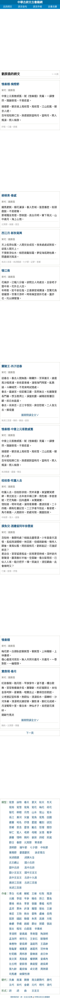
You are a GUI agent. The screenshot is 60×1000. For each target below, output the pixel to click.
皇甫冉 (44, 959)
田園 (49, 817)
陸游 (49, 893)
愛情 (26, 827)
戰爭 (49, 832)
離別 (41, 822)
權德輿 (34, 959)
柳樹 (19, 812)
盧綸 (41, 913)
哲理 (41, 827)
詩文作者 (37, 6)
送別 (27, 420)
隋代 (41, 980)
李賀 (26, 903)
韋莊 (11, 913)
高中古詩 (29, 867)
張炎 (11, 928)
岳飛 (49, 913)
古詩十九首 (30, 877)
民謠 (49, 837)
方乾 (49, 918)
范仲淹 (44, 949)
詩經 (41, 837)
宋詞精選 (17, 262)
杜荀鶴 (13, 954)
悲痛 (15, 127)
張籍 (34, 903)
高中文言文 (15, 877)
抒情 (3, 127)
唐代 (49, 980)
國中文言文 (30, 872)
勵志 (34, 827)
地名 (19, 822)
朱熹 (34, 918)
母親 (34, 832)
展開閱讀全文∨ (30, 415)
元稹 (11, 898)
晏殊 (34, 913)
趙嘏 (26, 923)
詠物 (19, 802)
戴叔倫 (23, 969)
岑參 (26, 898)
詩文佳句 (22, 6)
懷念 (19, 472)
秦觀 (11, 923)
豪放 (21, 420)
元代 (34, 985)
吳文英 (13, 959)
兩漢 (19, 980)
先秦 (11, 980)
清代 (49, 985)
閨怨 (49, 827)
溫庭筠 (34, 943)
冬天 (49, 802)
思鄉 (39, 262)
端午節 (23, 847)
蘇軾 (26, 893)
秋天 (41, 802)
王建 (49, 908)
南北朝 (35, 980)
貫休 (19, 908)
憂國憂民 (25, 852)
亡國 (9, 127)
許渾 (26, 908)
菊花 (11, 812)
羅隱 (34, 908)
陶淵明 (44, 933)
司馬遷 (13, 974)
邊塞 (11, 822)
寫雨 (11, 807)
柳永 (19, 903)
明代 (41, 985)
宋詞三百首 (6, 262)
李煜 (19, 898)
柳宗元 (23, 938)
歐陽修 (44, 938)
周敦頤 (44, 969)
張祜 (41, 908)
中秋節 (4, 517)
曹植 (41, 903)
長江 (11, 817)
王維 (34, 893)
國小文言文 (15, 872)
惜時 (19, 837)
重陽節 (13, 852)
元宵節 (4, 224)
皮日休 (44, 954)
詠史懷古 (40, 852)
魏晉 (26, 980)
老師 (26, 832)
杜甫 (19, 893)
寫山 (41, 812)
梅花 (41, 807)
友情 (41, 832)
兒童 (26, 817)
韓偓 (26, 918)
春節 (19, 842)
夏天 (34, 802)
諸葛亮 (34, 949)
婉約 (15, 420)
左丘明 (13, 964)
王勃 (19, 913)
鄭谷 (34, 923)
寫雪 (19, 807)
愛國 (13, 472)
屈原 (11, 918)
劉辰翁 (11, 90)
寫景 (11, 802)
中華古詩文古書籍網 (30, 2)
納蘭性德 (25, 974)
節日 (11, 842)
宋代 (4, 90)
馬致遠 (23, 959)
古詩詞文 (7, 6)
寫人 (11, 517)
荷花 (49, 807)
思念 (17, 224)
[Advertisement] (30, 39)
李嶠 (19, 923)
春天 (26, 802)
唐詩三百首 (15, 882)
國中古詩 (14, 867)
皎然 (49, 903)
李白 (11, 893)
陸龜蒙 (13, 949)
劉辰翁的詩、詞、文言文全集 (21, 997)
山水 (34, 812)
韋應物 (13, 943)
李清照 (13, 933)
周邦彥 (23, 954)
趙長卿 (44, 964)
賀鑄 (41, 923)
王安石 (34, 938)
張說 (49, 923)
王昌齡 (44, 943)
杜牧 (41, 893)
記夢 (33, 262)
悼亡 (11, 832)
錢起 (19, 918)
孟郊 (11, 908)
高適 (41, 918)
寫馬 (41, 817)
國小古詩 (29, 862)
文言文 (35, 990)
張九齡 (13, 969)
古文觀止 (14, 862)
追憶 (9, 571)
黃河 (19, 817)
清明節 (13, 847)
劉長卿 (23, 943)
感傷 (17, 517)
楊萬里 (23, 949)
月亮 (26, 812)
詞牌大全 (29, 857)
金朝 (26, 985)
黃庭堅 (34, 964)
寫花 (34, 807)
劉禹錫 (23, 933)
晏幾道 (34, 954)
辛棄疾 (38, 928)
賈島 (49, 898)
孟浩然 (13, 938)
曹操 (11, 903)
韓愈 (34, 898)
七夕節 (26, 262)
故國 (11, 224)
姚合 (26, 913)
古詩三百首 (30, 882)
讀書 (11, 837)
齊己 (41, 898)
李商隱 (34, 933)
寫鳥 (34, 817)
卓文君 (34, 969)
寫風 (26, 807)
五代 (11, 985)
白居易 (28, 928)
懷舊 (17, 725)
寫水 (49, 812)
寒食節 (38, 842)
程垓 (19, 928)
